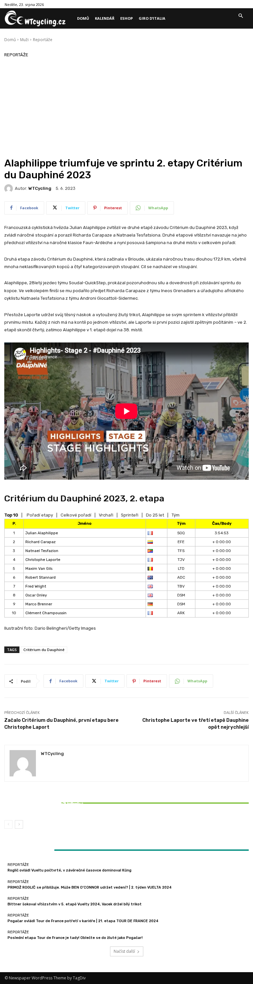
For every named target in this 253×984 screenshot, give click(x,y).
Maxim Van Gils (38, 568)
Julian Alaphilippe (41, 533)
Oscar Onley (36, 595)
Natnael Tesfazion (41, 550)
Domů (10, 39)
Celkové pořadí (76, 515)
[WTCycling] (9, 188)
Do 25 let (155, 515)
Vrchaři (106, 515)
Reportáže (42, 39)
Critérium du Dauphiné (44, 649)
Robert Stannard (40, 577)
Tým (176, 515)
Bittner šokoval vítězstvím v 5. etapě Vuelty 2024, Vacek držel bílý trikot (44, 806)
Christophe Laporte (42, 559)
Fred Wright (35, 586)
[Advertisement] (126, 108)
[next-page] (19, 824)
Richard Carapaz (40, 542)
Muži (24, 39)
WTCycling (39, 188)
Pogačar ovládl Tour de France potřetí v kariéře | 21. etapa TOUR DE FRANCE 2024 (83, 921)
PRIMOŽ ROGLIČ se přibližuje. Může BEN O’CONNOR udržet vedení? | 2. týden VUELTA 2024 (90, 887)
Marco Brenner (38, 604)
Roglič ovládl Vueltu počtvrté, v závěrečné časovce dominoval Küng (69, 870)
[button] (240, 16)
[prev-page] (8, 824)
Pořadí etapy (40, 515)
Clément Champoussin (46, 613)
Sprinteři (129, 515)
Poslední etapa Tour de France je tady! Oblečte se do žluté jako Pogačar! (75, 938)
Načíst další (124, 951)
